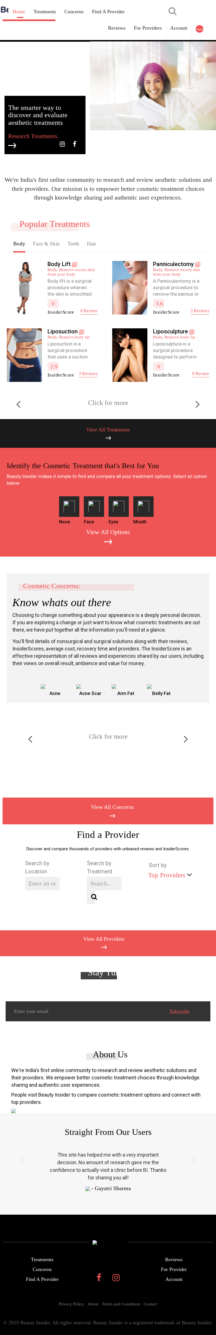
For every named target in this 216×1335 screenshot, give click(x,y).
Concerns (74, 11)
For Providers (148, 28)
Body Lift (60, 264)
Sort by (157, 865)
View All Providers (103, 939)
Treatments (44, 11)
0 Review (89, 310)
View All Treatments (108, 430)
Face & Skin (46, 244)
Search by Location (37, 867)
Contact (150, 1304)
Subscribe (180, 1011)
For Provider (174, 1269)
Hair (91, 244)
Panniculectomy (173, 264)
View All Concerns (112, 807)
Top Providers (166, 875)
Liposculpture (170, 331)
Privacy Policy (71, 1304)
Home (19, 11)
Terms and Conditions (121, 1304)
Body (19, 244)
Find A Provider (108, 11)
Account (178, 28)
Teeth (73, 244)
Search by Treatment (99, 867)
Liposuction (63, 331)
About (92, 1304)
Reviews (174, 1259)
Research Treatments (32, 136)
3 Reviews (199, 310)
